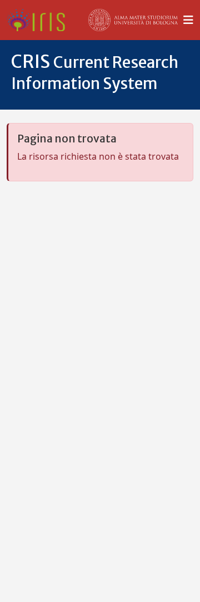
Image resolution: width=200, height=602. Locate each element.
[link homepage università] (133, 20)
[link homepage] (40, 20)
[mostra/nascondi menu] (188, 20)
